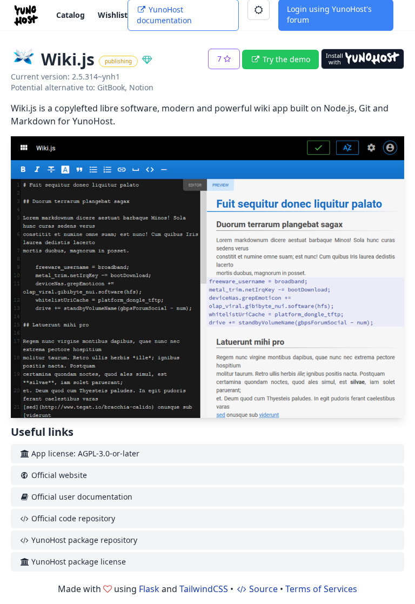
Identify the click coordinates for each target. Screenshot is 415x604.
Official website (58, 475)
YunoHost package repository (83, 540)
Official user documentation (80, 497)
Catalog (70, 15)
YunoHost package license (77, 561)
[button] (224, 59)
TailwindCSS (203, 589)
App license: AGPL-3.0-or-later (84, 453)
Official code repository (72, 518)
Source (262, 589)
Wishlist (113, 15)
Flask (149, 589)
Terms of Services (321, 589)
